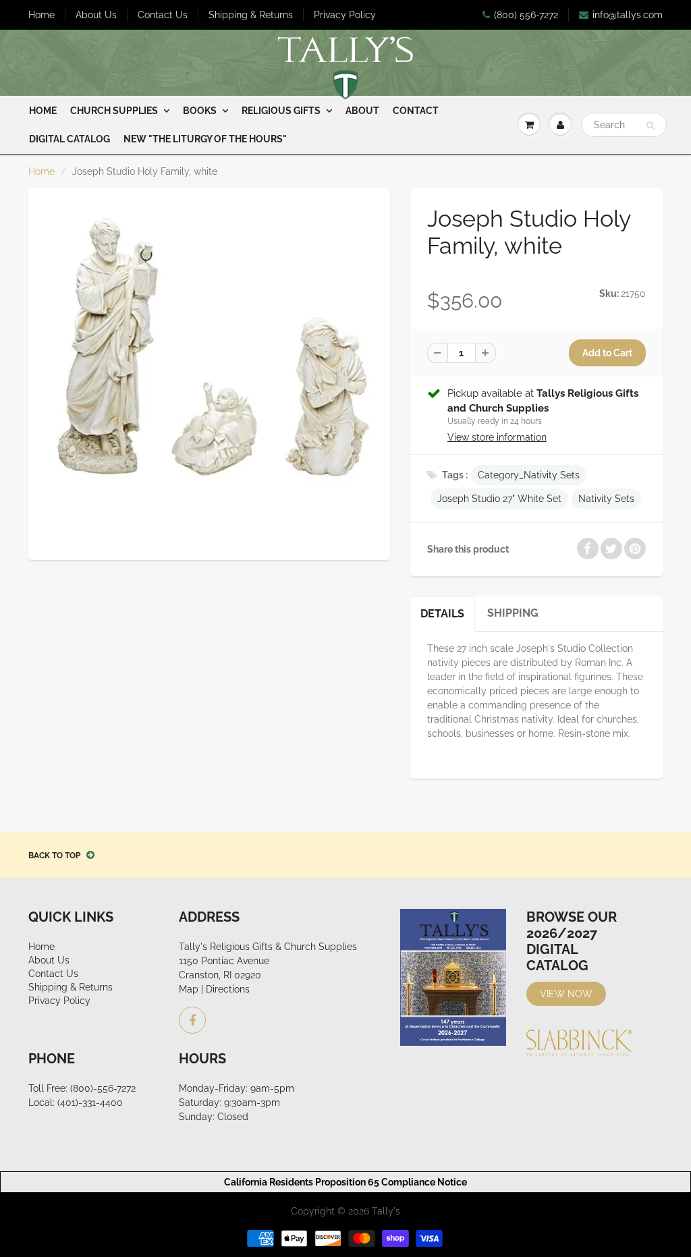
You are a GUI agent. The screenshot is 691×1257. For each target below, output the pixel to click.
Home (41, 14)
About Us (96, 14)
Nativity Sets (606, 498)
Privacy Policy (345, 14)
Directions (228, 989)
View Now (566, 993)
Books (200, 110)
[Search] (650, 125)
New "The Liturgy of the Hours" (205, 139)
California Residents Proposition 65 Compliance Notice (345, 1182)
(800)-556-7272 (103, 1088)
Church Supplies (114, 110)
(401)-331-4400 (90, 1102)
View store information (497, 437)
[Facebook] (192, 1020)
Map (188, 989)
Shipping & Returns (251, 14)
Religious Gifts (281, 110)
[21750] (209, 372)
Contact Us (163, 14)
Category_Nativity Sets (529, 475)
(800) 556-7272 (526, 14)
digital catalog (69, 139)
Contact (416, 110)
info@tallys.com (627, 14)
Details (442, 613)
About (362, 110)
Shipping (512, 613)
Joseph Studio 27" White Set (499, 498)
